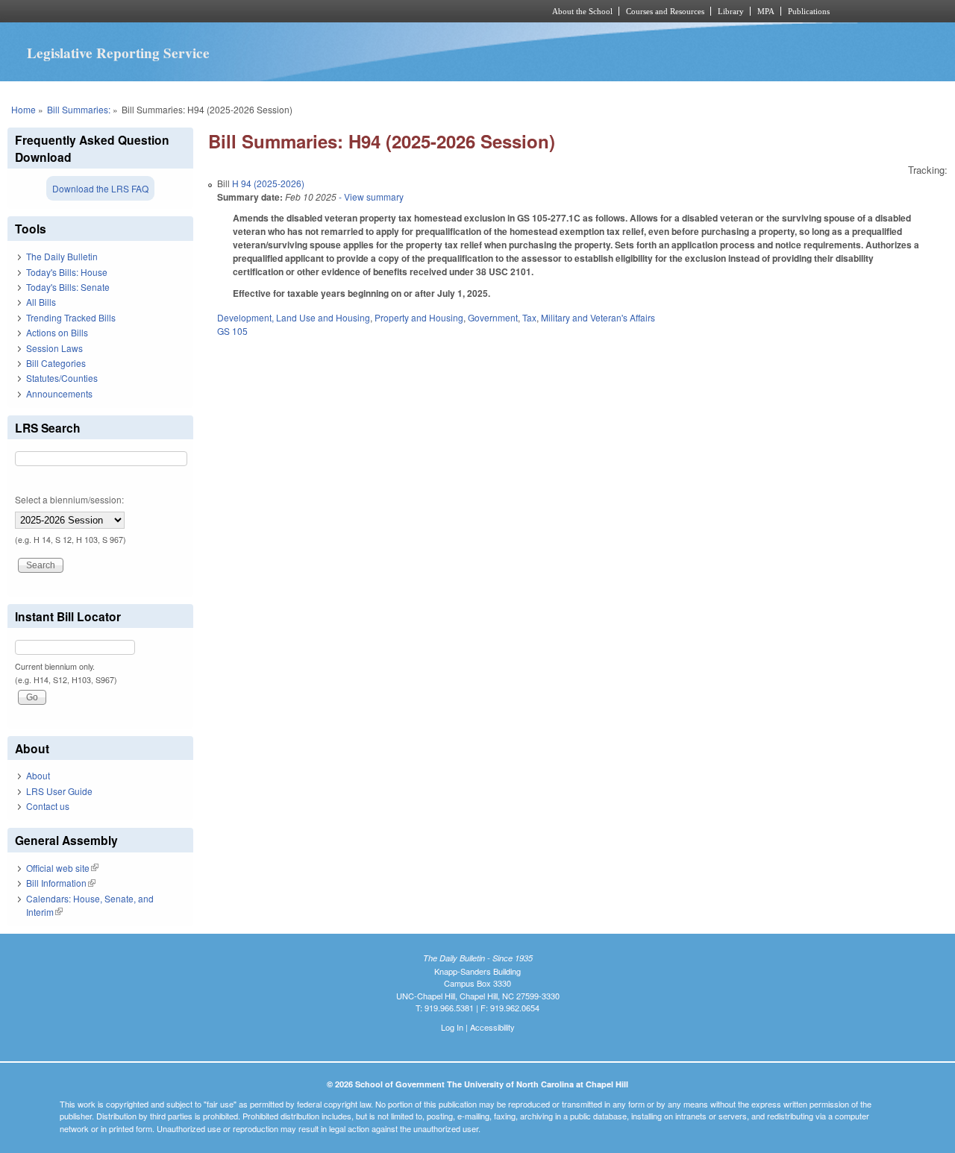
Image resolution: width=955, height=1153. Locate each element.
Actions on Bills (57, 332)
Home (23, 109)
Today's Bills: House (66, 272)
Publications (809, 11)
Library (731, 11)
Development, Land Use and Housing (293, 317)
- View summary (370, 196)
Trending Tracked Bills (71, 317)
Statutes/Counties (62, 377)
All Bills (41, 301)
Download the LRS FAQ (100, 188)
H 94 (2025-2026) (268, 183)
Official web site (62, 867)
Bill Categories (56, 362)
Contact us (47, 805)
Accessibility (492, 1027)
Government (493, 317)
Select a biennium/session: (69, 499)
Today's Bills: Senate (68, 286)
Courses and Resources (665, 11)
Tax (529, 317)
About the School (582, 11)
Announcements (59, 393)
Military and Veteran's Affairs (598, 317)
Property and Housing (419, 317)
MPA (765, 11)
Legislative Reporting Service (118, 53)
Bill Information (61, 882)
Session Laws (54, 348)
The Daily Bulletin (62, 256)
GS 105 (232, 330)
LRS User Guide (59, 791)
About (38, 775)
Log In (452, 1027)
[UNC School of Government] (280, 11)
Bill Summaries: (78, 109)
